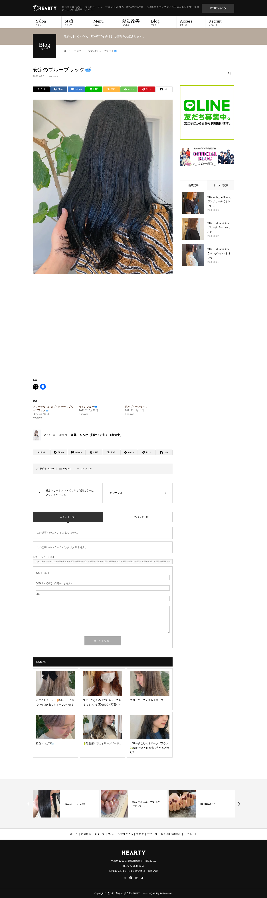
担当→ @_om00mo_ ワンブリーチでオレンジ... (219, 201)
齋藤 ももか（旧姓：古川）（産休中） (97, 434)
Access (186, 22)
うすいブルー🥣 (88, 406)
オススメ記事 (220, 185)
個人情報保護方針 (171, 834)
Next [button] (239, 804)
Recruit (215, 22)
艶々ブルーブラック (136, 406)
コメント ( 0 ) (68, 516)
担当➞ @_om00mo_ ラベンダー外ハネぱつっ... (219, 253)
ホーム (74, 834)
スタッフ (99, 834)
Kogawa (53, 76)
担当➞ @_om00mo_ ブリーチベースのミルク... (219, 227)
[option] (79, 804)
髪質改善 (131, 22)
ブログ (140, 834)
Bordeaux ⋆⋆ (153, 803)
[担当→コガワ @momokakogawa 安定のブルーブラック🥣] (78, 370)
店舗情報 (86, 834)
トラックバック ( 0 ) (137, 517)
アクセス (152, 834)
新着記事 (193, 185)
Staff (69, 22)
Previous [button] (28, 804)
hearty (51, 468)
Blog (155, 22)
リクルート (190, 834)
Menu (98, 22)
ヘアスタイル (125, 834)
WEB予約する (218, 8)
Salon (41, 22)
